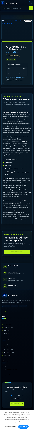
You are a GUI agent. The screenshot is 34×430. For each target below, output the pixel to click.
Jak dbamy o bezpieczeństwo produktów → (15, 77)
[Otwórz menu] (31, 3)
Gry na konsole (7, 324)
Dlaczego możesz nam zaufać (8, 311)
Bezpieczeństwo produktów (10, 369)
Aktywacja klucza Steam (9, 344)
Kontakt (5, 372)
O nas (5, 366)
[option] (16, 37)
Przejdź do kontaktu (16, 403)
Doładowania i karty (8, 327)
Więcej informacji (10, 426)
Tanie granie (7, 330)
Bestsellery (6, 333)
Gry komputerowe (8, 321)
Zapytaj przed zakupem (17, 251)
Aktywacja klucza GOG (9, 352)
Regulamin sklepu (8, 375)
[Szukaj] (31, 8)
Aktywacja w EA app (8, 347)
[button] (3, 29)
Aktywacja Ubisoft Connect (10, 349)
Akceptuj (23, 426)
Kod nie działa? (7, 355)
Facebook (6, 377)
